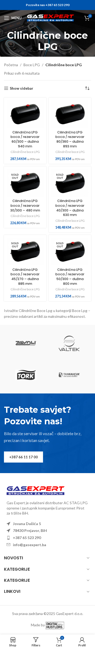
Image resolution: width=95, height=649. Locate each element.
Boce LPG (31, 65)
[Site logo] (50, 17)
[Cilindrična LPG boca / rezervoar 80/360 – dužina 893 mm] (69, 114)
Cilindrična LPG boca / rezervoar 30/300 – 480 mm (25, 205)
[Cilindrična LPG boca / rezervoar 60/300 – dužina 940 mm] (25, 114)
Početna (11, 65)
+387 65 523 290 (27, 537)
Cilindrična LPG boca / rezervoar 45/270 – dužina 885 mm (25, 276)
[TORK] (26, 375)
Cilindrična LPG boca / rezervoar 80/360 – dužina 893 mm (69, 139)
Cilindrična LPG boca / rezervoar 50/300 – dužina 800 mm (69, 276)
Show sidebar (21, 88)
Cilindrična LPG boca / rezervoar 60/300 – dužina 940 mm (25, 139)
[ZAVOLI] (26, 343)
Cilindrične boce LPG (25, 152)
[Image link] (36, 490)
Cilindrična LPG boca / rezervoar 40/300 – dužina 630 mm (69, 208)
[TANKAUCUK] (69, 375)
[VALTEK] (69, 343)
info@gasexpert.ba (29, 544)
